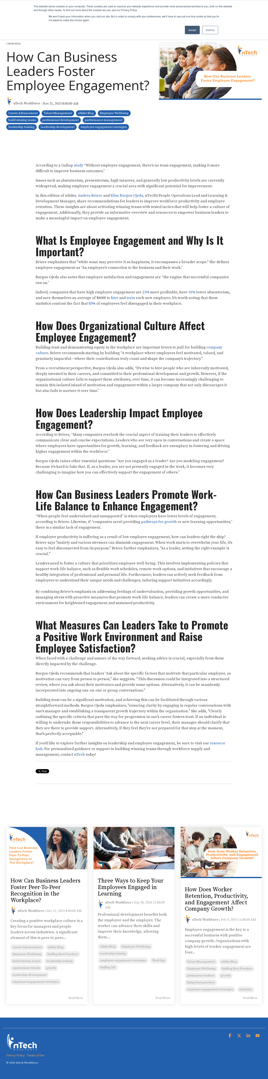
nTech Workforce (27, 103)
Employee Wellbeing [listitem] (27, 954)
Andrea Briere (90, 195)
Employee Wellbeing (114, 113)
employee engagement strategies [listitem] (36, 982)
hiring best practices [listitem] (201, 982)
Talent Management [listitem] (201, 962)
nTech (79, 754)
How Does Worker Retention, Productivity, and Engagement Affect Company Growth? (216, 899)
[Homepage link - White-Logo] (22, 1048)
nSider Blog (86, 113)
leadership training (21, 127)
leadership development (58, 127)
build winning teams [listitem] (26, 961)
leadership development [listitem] (29, 975)
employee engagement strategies (104, 127)
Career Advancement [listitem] (27, 947)
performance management (103, 120)
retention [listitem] (245, 989)
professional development (60, 120)
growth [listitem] (51, 968)
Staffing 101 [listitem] (108, 967)
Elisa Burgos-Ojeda (127, 195)
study (78, 165)
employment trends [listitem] (26, 968)
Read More (75, 998)
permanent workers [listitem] (201, 976)
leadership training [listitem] (59, 961)
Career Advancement (23, 113)
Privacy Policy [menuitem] (15, 1055)
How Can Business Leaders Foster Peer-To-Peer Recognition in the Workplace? (45, 890)
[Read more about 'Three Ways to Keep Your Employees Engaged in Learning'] (134, 848)
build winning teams (22, 120)
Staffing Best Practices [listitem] (62, 954)
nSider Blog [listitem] (56, 947)
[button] (230, 1036)
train (130, 297)
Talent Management (58, 113)
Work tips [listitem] (158, 960)
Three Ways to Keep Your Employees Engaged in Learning (131, 887)
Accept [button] (192, 30)
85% (91, 303)
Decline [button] (210, 30)
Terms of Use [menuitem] (36, 1055)
